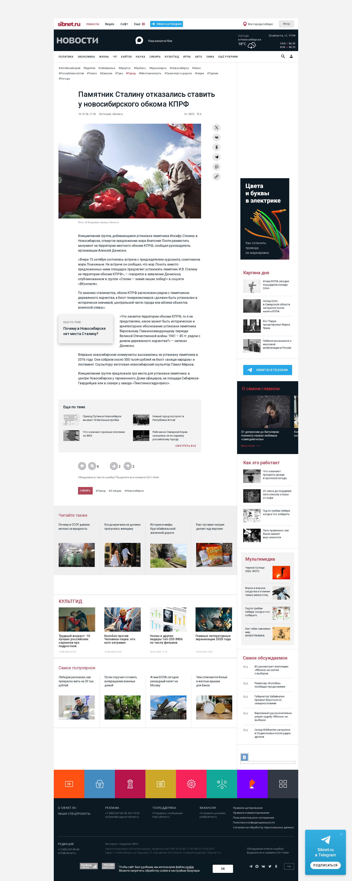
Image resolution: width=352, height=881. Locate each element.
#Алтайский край (69, 68)
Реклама (112, 808)
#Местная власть (150, 73)
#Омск (196, 68)
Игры (187, 56)
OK (223, 868)
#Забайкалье (106, 68)
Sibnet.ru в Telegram (169, 24)
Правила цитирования (248, 808)
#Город (131, 73)
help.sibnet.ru (160, 817)
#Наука (199, 73)
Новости (92, 24)
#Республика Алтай (71, 73)
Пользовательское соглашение (253, 817)
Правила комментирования (251, 812)
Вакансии (208, 808)
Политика (66, 56)
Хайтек (126, 56)
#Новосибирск (179, 68)
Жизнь (104, 56)
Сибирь (155, 56)
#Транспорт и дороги (178, 73)
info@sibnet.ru (67, 853)
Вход (286, 23)
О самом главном (261, 388)
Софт (124, 24)
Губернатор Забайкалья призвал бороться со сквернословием (269, 700)
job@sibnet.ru (208, 817)
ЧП (115, 56)
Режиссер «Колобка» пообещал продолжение (270, 685)
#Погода (64, 78)
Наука (140, 56)
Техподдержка (164, 808)
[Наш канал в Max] (168, 47)
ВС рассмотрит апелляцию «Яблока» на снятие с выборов (271, 670)
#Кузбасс (140, 68)
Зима (210, 56)
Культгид (172, 56)
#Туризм (212, 73)
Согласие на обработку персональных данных (263, 827)
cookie (189, 867)
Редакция (66, 844)
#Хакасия (106, 73)
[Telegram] (216, 157)
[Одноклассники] (216, 147)
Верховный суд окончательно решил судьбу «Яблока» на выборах (273, 717)
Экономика (86, 56)
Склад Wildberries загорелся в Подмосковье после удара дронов (272, 733)
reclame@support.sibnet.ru (122, 817)
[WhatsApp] (216, 167)
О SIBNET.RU (67, 808)
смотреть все (185, 445)
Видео (109, 24)
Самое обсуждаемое (265, 657)
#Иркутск (125, 68)
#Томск (92, 73)
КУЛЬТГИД (70, 601)
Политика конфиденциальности (254, 822)
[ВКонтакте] (216, 137)
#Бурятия (89, 68)
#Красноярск (157, 68)
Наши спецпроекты (74, 813)
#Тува (119, 73)
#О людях (115, 490)
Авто (198, 56)
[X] (216, 128)
